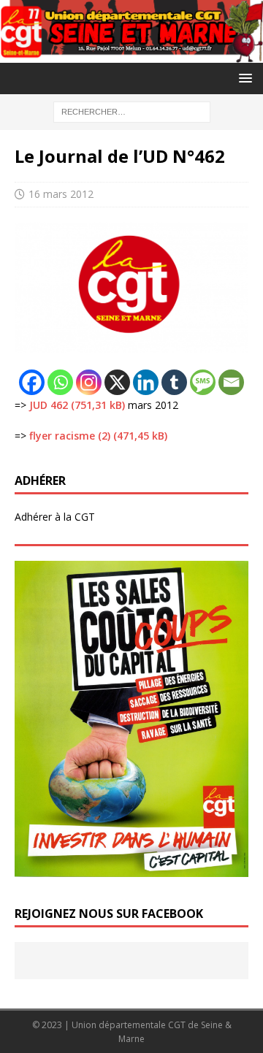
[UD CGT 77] (131, 54)
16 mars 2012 (61, 194)
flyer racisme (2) (69, 436)
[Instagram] (89, 382)
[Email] (231, 382)
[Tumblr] (174, 382)
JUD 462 (48, 405)
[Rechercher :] (131, 111)
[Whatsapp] (60, 382)
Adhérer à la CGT (55, 517)
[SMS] (203, 382)
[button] (242, 77)
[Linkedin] (146, 382)
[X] (117, 382)
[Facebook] (32, 382)
